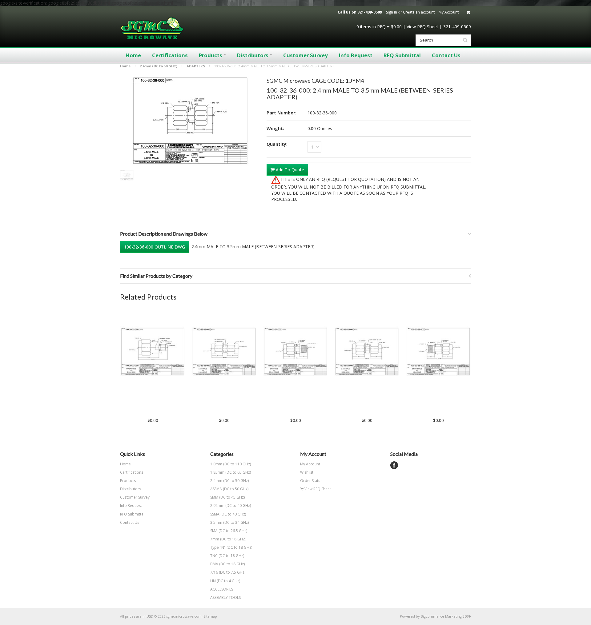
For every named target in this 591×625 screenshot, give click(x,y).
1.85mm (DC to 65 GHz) (230, 472)
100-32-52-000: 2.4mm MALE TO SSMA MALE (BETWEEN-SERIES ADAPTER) (367, 407)
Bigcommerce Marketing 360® (446, 616)
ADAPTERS (196, 66)
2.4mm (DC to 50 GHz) (158, 66)
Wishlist (306, 472)
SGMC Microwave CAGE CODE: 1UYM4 (315, 80)
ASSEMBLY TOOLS (225, 597)
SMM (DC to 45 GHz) (227, 497)
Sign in (391, 12)
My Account (449, 12)
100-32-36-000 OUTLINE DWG (154, 247)
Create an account (419, 12)
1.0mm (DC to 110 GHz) (230, 464)
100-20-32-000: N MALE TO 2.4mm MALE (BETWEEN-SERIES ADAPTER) (152, 407)
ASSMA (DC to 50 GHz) (229, 489)
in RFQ (371, 27)
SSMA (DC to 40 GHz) (228, 514)
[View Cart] (469, 12)
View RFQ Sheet (422, 27)
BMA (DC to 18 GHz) (227, 564)
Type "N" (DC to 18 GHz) (231, 547)
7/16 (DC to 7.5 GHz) (227, 572)
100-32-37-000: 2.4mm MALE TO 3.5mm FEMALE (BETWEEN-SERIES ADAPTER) (296, 407)
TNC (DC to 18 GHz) (227, 555)
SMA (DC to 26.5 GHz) (228, 530)
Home (125, 66)
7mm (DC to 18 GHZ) (228, 539)
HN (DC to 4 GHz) (225, 580)
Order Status (311, 480)
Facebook (394, 465)
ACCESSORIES (221, 589)
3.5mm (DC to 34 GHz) (229, 522)
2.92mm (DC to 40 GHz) (230, 505)
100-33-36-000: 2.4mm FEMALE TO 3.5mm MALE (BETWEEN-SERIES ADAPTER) (438, 407)
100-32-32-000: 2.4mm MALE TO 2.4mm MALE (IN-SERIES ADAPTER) (224, 407)
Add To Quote (289, 170)
